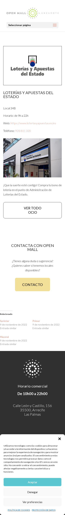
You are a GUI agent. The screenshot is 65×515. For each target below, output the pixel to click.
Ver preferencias (32, 502)
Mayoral (4, 336)
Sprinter (4, 320)
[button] (59, 439)
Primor (36, 320)
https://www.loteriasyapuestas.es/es (33, 123)
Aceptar (32, 482)
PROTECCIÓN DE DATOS (43, 510)
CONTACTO (32, 284)
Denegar (32, 492)
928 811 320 (23, 130)
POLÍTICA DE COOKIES (19, 510)
